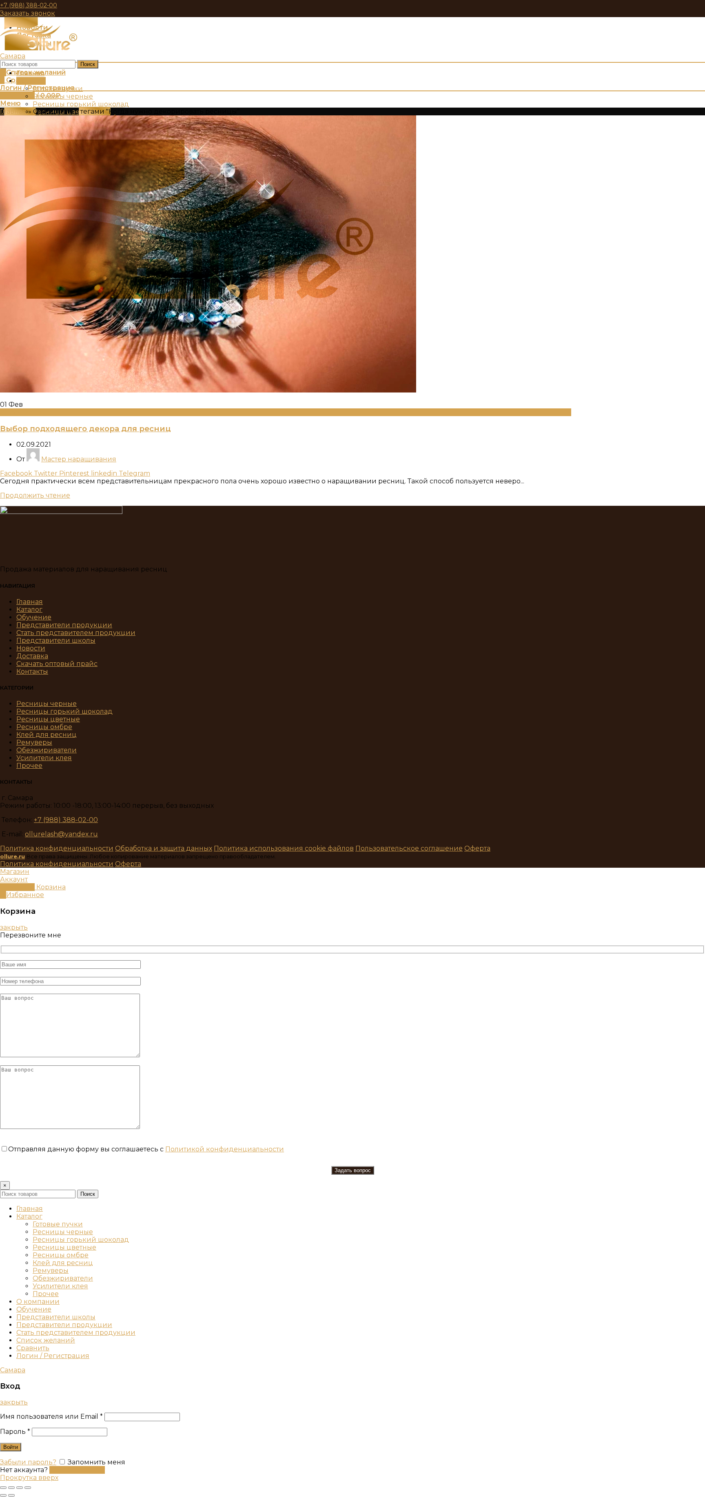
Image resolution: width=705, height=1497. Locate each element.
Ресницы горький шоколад (64, 711)
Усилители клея (44, 758)
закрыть (14, 927)
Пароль (15, 1431)
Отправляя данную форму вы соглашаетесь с (146, 1149)
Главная (13, 111)
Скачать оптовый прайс (57, 664)
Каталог (29, 609)
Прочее (29, 765)
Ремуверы (34, 742)
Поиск (87, 64)
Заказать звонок (27, 13)
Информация (23, 412)
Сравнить (32, 1348)
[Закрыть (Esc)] (3, 1487)
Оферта (477, 848)
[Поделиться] (11, 1487)
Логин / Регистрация (52, 1356)
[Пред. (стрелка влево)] (3, 1495)
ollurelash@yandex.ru (61, 834)
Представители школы (55, 640)
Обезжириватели (46, 750)
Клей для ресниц (46, 735)
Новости (30, 648)
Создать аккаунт (77, 1470)
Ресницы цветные (48, 719)
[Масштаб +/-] (27, 1487)
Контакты (32, 671)
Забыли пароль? (28, 1462)
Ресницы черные (46, 704)
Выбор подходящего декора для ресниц (85, 428)
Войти (10, 1447)
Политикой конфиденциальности (224, 1149)
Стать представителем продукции (75, 633)
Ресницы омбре (44, 727)
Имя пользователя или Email (51, 1416)
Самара (12, 56)
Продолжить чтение (35, 495)
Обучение (33, 617)
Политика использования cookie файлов (284, 848)
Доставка (32, 656)
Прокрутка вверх (29, 1478)
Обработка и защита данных (163, 848)
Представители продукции (64, 625)
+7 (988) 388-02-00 (28, 5)
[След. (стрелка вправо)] (11, 1495)
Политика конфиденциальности (56, 848)
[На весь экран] (19, 1487)
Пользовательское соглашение (409, 848)
